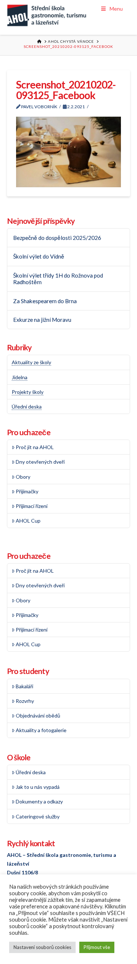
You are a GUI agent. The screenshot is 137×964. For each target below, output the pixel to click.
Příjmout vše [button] (97, 947)
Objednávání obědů (38, 715)
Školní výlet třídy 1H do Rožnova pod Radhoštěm (58, 279)
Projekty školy (27, 392)
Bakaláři (24, 686)
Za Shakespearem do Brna (45, 301)
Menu (116, 8)
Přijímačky (27, 491)
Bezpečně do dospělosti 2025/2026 (57, 237)
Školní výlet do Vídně (38, 256)
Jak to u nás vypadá (38, 787)
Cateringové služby (38, 816)
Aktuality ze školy (31, 362)
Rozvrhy (25, 701)
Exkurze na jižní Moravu (42, 319)
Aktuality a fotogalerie (41, 730)
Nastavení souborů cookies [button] (42, 947)
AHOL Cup (28, 520)
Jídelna (19, 377)
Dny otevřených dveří (40, 462)
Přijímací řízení (31, 506)
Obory (23, 477)
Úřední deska (27, 406)
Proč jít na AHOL (35, 447)
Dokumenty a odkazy (39, 801)
